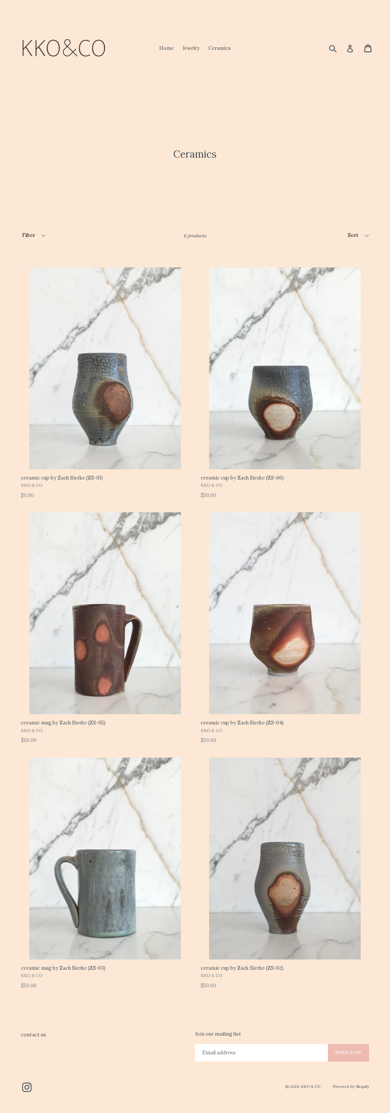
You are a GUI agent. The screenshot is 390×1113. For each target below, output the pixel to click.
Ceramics (219, 48)
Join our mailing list (218, 1034)
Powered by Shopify (351, 1086)
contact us (33, 1034)
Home (166, 48)
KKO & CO (310, 1086)
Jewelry (191, 48)
